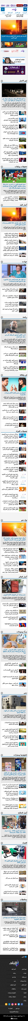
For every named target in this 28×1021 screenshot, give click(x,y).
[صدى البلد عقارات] (8, 5)
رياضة (14, 973)
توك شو (14, 977)
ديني (15, 981)
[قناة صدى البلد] (25, 5)
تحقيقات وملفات (12, 996)
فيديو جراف (23, 988)
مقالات (24, 1000)
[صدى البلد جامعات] (13, 5)
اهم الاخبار (17, 12)
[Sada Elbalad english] (3, 5)
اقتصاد (25, 992)
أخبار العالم (24, 985)
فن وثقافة (24, 977)
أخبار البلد (10, 12)
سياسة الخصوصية (14, 1011)
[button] (25, 30)
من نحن (17, 1008)
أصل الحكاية (13, 985)
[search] (3, 9)
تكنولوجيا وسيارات (12, 992)
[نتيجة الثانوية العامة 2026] (14, 52)
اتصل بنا (10, 1008)
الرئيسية (25, 12)
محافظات (14, 988)
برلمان (25, 996)
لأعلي (23, 957)
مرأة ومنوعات (23, 981)
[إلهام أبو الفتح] (14, 63)
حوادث (3, 12)
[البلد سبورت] (19, 5)
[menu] (25, 9)
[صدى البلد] (14, 9)
